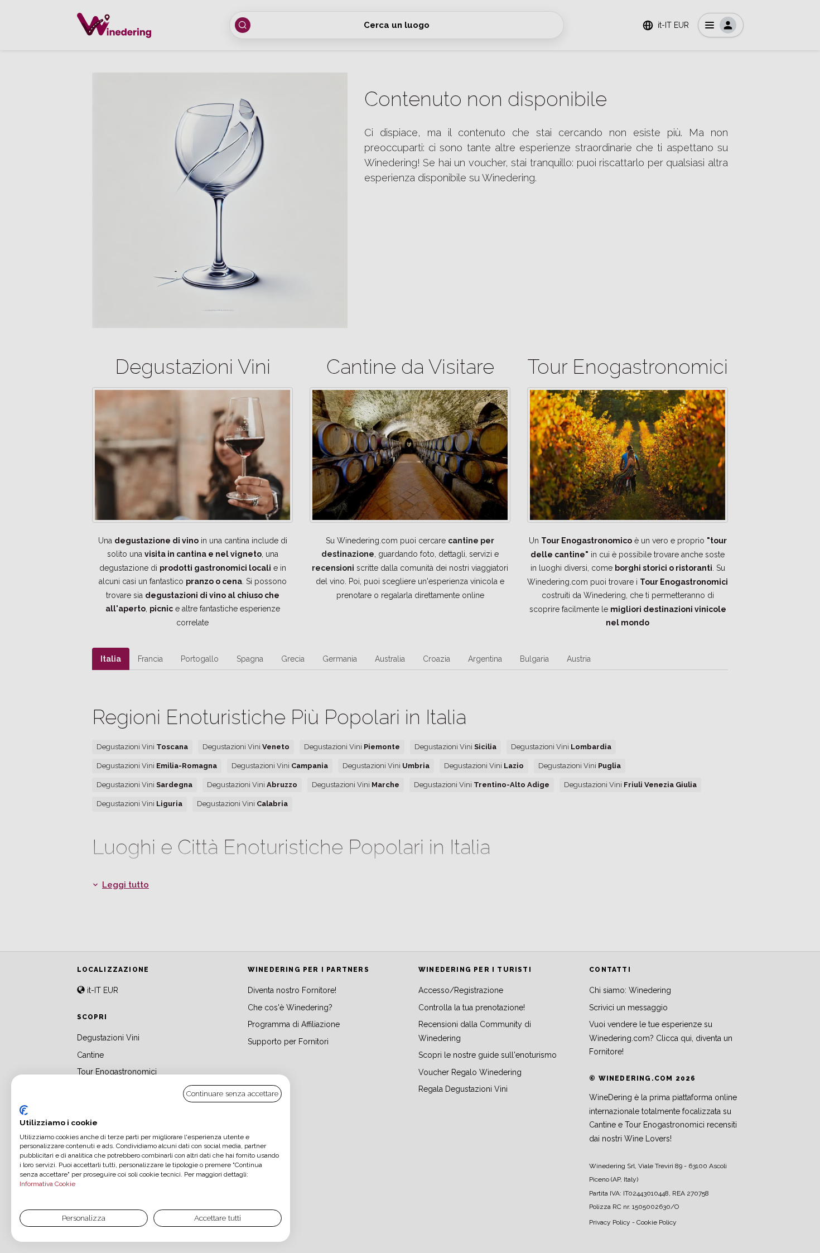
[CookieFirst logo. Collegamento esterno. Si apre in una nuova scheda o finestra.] (24, 1110)
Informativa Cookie (47, 1184)
